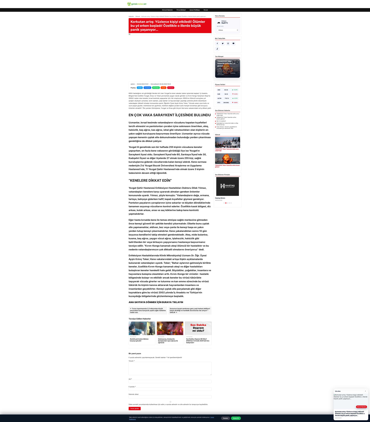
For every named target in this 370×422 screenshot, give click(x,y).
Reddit (163, 87)
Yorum (132, 361)
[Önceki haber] (233, 62)
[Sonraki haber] (237, 62)
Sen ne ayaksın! (221, 121)
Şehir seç (220, 26)
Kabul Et (236, 418)
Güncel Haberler (167, 10)
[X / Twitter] (222, 43)
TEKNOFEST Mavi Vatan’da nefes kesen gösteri (226, 118)
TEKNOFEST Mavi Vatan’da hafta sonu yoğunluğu (228, 114)
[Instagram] (228, 43)
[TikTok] (217, 49)
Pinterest (170, 87)
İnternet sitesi (133, 394)
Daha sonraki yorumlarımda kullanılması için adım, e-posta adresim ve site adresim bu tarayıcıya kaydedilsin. (168, 404)
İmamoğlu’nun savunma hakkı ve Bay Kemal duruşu (227, 123)
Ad (130, 379)
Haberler (131, 16)
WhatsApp (156, 87)
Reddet (225, 418)
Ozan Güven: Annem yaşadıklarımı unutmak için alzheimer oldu (227, 127)
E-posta (132, 387)
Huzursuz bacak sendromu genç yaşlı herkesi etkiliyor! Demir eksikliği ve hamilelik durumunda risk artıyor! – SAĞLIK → (190, 310)
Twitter (140, 87)
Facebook (147, 87)
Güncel (137, 16)
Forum (206, 10)
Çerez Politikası (195, 10)
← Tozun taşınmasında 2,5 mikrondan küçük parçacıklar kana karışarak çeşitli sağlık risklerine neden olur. (148, 310)
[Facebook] (217, 43)
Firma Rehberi (181, 10)
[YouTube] (233, 43)
